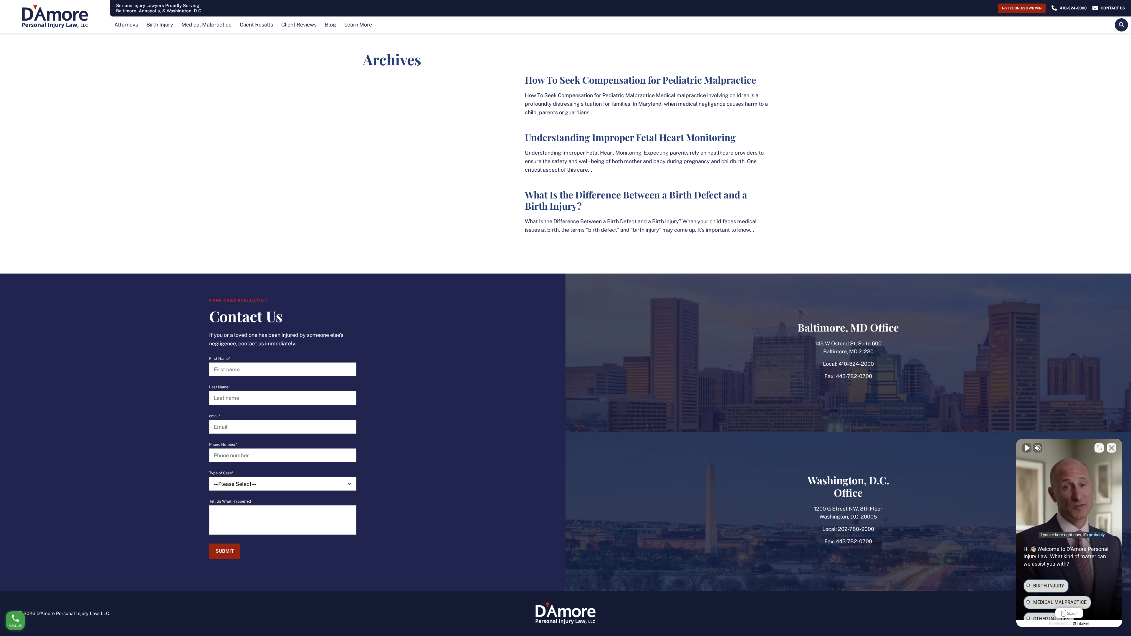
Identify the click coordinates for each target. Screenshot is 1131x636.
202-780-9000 (856, 529)
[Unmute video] (1026, 448)
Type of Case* (221, 473)
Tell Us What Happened (230, 501)
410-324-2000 (856, 364)
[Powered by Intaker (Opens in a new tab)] (1081, 623)
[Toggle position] (1099, 448)
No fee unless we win (1021, 8)
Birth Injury (159, 24)
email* (214, 416)
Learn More (358, 24)
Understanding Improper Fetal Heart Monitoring (630, 137)
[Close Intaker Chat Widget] (1111, 448)
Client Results (256, 24)
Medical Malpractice (206, 24)
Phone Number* (223, 445)
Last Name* (219, 387)
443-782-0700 (854, 376)
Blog (330, 24)
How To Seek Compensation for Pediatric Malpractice (640, 79)
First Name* (219, 359)
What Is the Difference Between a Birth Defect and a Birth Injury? (636, 200)
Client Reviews (299, 24)
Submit (225, 551)
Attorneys (126, 24)
